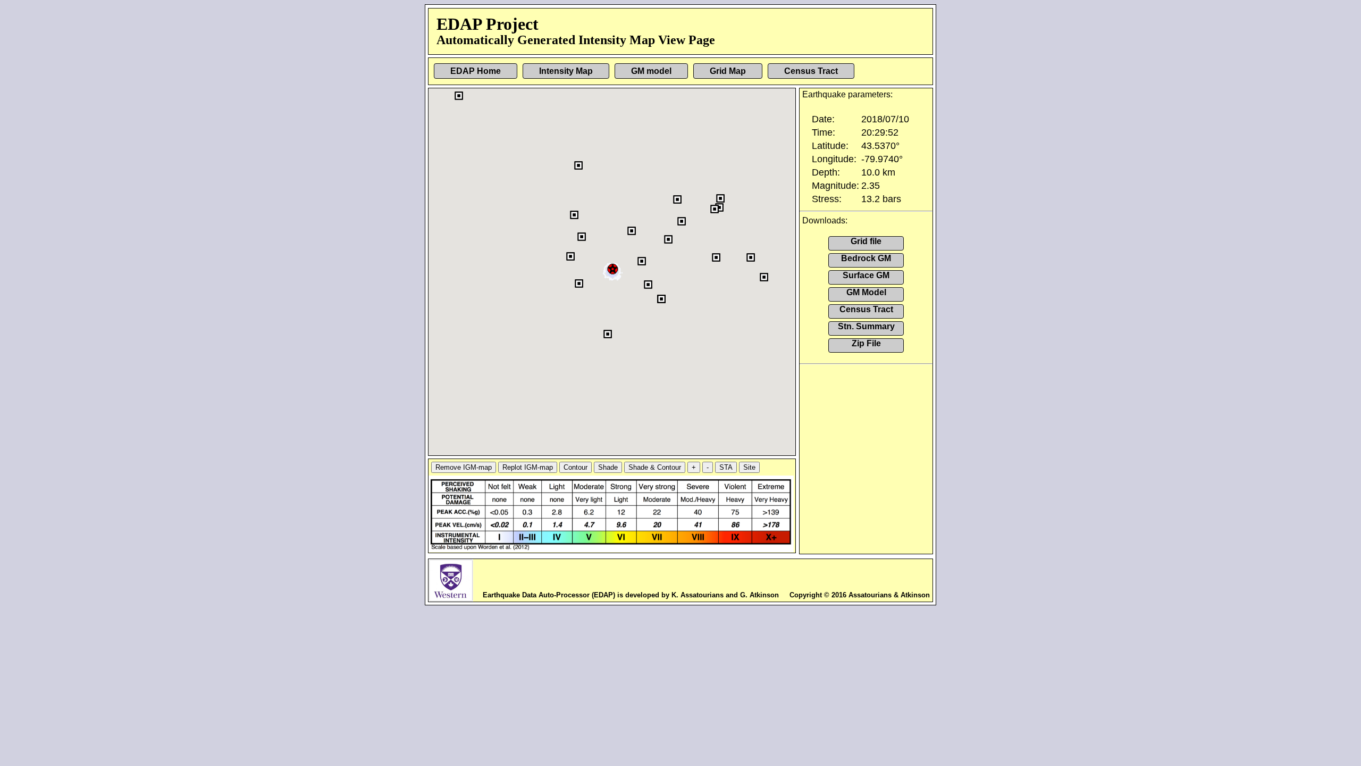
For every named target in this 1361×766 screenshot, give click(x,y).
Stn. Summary (866, 326)
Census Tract (811, 71)
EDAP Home (475, 71)
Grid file (866, 241)
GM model (651, 71)
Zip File (866, 343)
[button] (613, 268)
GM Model (866, 292)
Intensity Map (566, 71)
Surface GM (866, 275)
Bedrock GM (866, 258)
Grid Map (728, 71)
